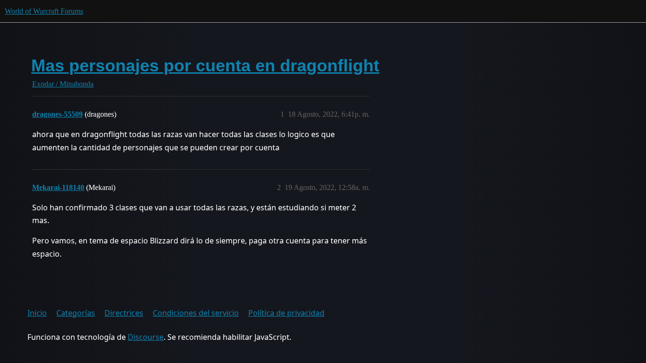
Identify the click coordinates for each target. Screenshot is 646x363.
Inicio (37, 313)
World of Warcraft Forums (44, 11)
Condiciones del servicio (196, 313)
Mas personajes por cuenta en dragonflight (205, 65)
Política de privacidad (286, 313)
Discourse (146, 337)
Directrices (124, 313)
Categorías (75, 313)
